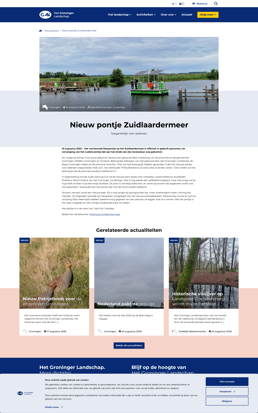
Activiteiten (144, 14)
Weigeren (227, 401)
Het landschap (118, 14)
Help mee (206, 14)
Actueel (186, 14)
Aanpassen (225, 391)
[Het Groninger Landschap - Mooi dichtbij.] (56, 15)
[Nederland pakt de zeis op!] (161, 333)
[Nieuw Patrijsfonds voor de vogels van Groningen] (86, 333)
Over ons (167, 14)
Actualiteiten (52, 30)
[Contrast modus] (182, 3)
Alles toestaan (227, 381)
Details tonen (52, 407)
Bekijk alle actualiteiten (129, 345)
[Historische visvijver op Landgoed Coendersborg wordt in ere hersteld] (235, 333)
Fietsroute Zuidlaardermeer (104, 214)
